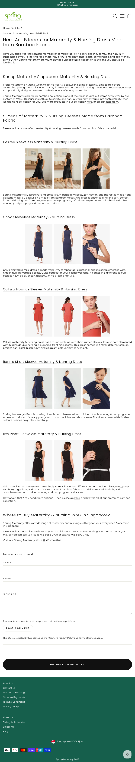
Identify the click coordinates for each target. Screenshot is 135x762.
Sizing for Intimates (14, 722)
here (89, 101)
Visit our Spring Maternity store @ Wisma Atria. (32, 540)
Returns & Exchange (14, 692)
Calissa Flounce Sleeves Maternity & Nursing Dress (45, 289)
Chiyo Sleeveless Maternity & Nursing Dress (39, 217)
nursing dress (27, 33)
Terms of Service (87, 638)
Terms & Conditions (14, 702)
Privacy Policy (66, 638)
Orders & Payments (14, 697)
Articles (16, 28)
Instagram (111, 101)
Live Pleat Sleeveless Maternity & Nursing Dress (42, 434)
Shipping (8, 726)
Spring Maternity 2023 (67, 759)
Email (7, 578)
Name (7, 562)
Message (10, 594)
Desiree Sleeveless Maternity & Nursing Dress (40, 142)
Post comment (18, 628)
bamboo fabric (11, 33)
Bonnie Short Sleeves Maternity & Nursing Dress (42, 362)
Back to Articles (70, 664)
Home (6, 28)
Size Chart (9, 717)
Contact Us (9, 688)
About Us (8, 683)
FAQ (5, 731)
